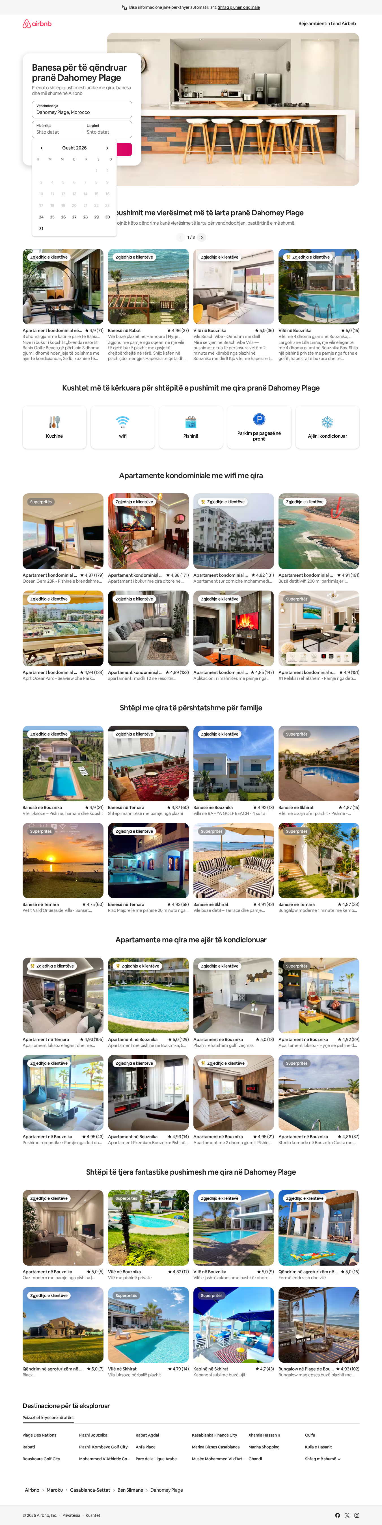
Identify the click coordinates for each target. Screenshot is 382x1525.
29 (96, 217)
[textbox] (56, 132)
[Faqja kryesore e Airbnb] (37, 23)
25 (52, 217)
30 (107, 217)
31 (41, 228)
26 (63, 217)
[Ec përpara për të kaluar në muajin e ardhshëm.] (107, 148)
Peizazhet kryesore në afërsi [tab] (48, 1417)
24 (41, 217)
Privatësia (71, 1515)
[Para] (201, 237)
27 (74, 217)
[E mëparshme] (180, 237)
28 (85, 217)
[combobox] (82, 112)
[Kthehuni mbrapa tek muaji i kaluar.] (42, 148)
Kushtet (93, 1515)
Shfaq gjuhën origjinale (239, 7)
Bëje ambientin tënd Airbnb (327, 24)
